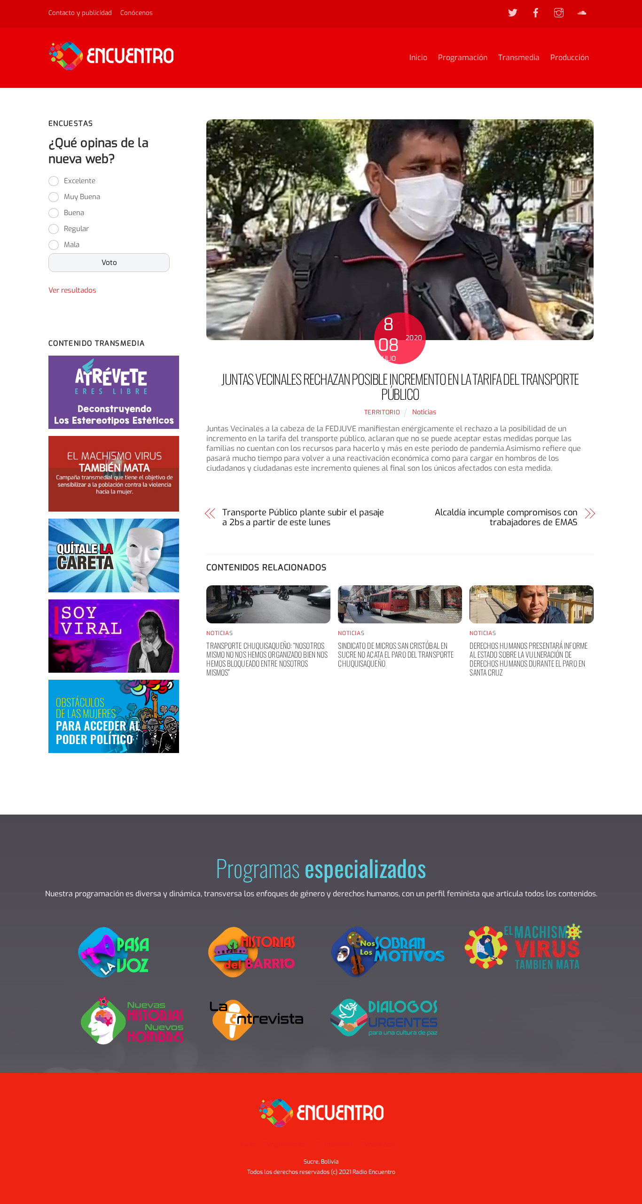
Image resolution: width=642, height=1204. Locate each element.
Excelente (79, 181)
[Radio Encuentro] (110, 65)
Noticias (424, 412)
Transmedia (519, 57)
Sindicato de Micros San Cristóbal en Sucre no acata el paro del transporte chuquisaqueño (396, 654)
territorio (382, 412)
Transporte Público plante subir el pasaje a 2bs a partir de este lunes (303, 518)
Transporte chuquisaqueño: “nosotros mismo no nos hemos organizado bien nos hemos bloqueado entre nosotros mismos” (267, 659)
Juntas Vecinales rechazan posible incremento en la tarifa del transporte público (400, 386)
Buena (74, 212)
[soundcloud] (581, 12)
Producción (569, 57)
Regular (76, 228)
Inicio (418, 57)
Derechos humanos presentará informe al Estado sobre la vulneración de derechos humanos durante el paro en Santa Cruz (528, 659)
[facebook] (535, 12)
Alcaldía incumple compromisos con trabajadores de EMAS (506, 518)
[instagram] (558, 12)
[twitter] (512, 12)
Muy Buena (82, 197)
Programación (462, 57)
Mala (71, 244)
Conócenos (136, 12)
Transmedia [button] (334, 1144)
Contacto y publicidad (80, 12)
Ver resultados (72, 290)
